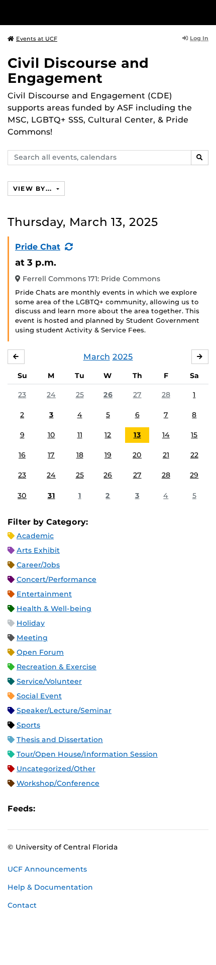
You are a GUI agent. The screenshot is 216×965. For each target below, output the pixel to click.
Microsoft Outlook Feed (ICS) (65, 809)
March (96, 356)
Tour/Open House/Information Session (87, 754)
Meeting (32, 637)
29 (194, 474)
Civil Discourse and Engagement (78, 70)
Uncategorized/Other (56, 768)
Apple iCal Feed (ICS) (48, 809)
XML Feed (99, 809)
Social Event (39, 695)
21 (166, 454)
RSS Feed (82, 809)
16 (22, 454)
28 (166, 394)
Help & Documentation (50, 887)
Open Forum (40, 652)
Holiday (31, 623)
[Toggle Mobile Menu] (205, 12)
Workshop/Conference (58, 783)
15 (194, 434)
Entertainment (44, 593)
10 (51, 434)
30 (22, 495)
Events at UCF (36, 38)
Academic (35, 535)
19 (108, 454)
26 (108, 394)
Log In (199, 38)
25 (80, 394)
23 (22, 394)
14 (166, 434)
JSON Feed (116, 809)
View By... (33, 188)
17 (51, 454)
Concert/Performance (56, 579)
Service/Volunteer (49, 681)
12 (107, 434)
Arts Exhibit (38, 550)
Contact (22, 905)
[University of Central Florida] (76, 12)
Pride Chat (37, 247)
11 (79, 434)
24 (51, 394)
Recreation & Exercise (56, 666)
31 (51, 495)
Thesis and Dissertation (60, 739)
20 (137, 454)
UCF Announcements (47, 869)
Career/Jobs (38, 564)
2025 (123, 356)
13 (137, 434)
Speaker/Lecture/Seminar (64, 710)
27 (137, 394)
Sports (28, 725)
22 (194, 454)
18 (79, 454)
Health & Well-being (54, 608)
